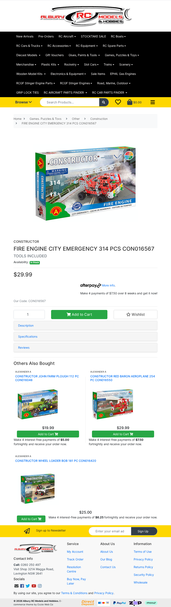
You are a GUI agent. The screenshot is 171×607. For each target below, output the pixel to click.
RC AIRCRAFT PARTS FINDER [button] (64, 92)
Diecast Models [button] (27, 55)
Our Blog (106, 559)
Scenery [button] (125, 64)
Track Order (75, 559)
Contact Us (108, 567)
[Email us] (16, 585)
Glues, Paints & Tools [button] (83, 55)
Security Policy (144, 574)
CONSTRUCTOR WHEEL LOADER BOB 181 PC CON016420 (55, 460)
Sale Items (98, 74)
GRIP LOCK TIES (27, 92)
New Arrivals (24, 36)
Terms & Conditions (74, 593)
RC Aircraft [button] (66, 36)
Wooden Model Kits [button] (29, 74)
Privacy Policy (143, 559)
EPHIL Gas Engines (123, 74)
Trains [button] (108, 64)
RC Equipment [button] (85, 45)
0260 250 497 (27, 564)
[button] (135, 314)
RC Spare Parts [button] (113, 45)
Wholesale (140, 582)
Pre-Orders (46, 36)
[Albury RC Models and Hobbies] (85, 15)
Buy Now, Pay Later (76, 581)
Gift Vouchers (54, 55)
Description (26, 325)
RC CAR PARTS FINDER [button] (108, 92)
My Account (75, 551)
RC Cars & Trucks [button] (28, 45)
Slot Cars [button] (90, 64)
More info (108, 285)
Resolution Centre (74, 569)
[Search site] (104, 102)
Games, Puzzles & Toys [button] (121, 55)
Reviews (23, 347)
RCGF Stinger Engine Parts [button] (34, 83)
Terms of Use (143, 551)
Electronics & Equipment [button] (67, 74)
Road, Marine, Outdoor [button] (112, 83)
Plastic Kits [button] (49, 64)
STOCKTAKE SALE (93, 36)
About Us (106, 551)
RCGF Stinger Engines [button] (75, 83)
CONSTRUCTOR (26, 242)
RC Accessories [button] (58, 45)
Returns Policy (143, 567)
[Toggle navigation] (152, 102)
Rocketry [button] (70, 64)
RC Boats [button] (117, 36)
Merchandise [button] (25, 64)
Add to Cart (81, 314)
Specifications (27, 336)
